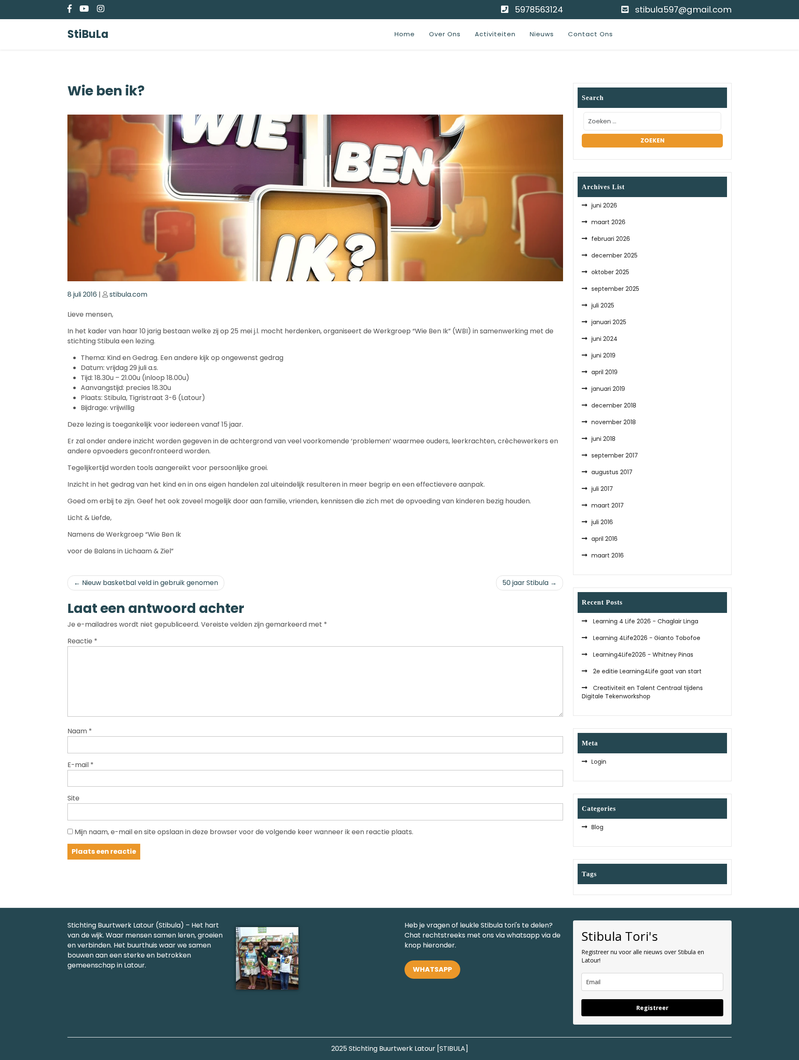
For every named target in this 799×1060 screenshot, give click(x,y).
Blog (597, 827)
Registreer (652, 1008)
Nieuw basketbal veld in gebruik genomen (150, 583)
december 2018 (613, 405)
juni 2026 (604, 205)
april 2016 (604, 539)
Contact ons (590, 34)
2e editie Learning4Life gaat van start (646, 671)
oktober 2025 (610, 272)
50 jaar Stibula (525, 583)
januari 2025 (608, 322)
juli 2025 (602, 305)
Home (405, 34)
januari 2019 (608, 389)
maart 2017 (607, 505)
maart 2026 (608, 222)
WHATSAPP (432, 969)
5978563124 (539, 9)
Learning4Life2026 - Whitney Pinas (642, 654)
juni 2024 (604, 339)
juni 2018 (603, 439)
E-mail (80, 765)
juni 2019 (603, 355)
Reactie (82, 641)
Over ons (445, 34)
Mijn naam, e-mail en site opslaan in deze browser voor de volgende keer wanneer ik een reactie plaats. (243, 832)
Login (598, 762)
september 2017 (614, 455)
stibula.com (128, 294)
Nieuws (542, 34)
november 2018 (613, 422)
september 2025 (615, 289)
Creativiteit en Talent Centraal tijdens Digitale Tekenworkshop (642, 692)
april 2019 (604, 372)
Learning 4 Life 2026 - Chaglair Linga (644, 621)
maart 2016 (607, 555)
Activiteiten (495, 34)
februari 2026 (610, 239)
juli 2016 (602, 522)
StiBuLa (88, 34)
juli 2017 (602, 489)
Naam (79, 731)
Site (73, 798)
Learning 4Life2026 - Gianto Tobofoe (645, 638)
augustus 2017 (612, 472)
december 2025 (614, 255)
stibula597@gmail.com (683, 9)
